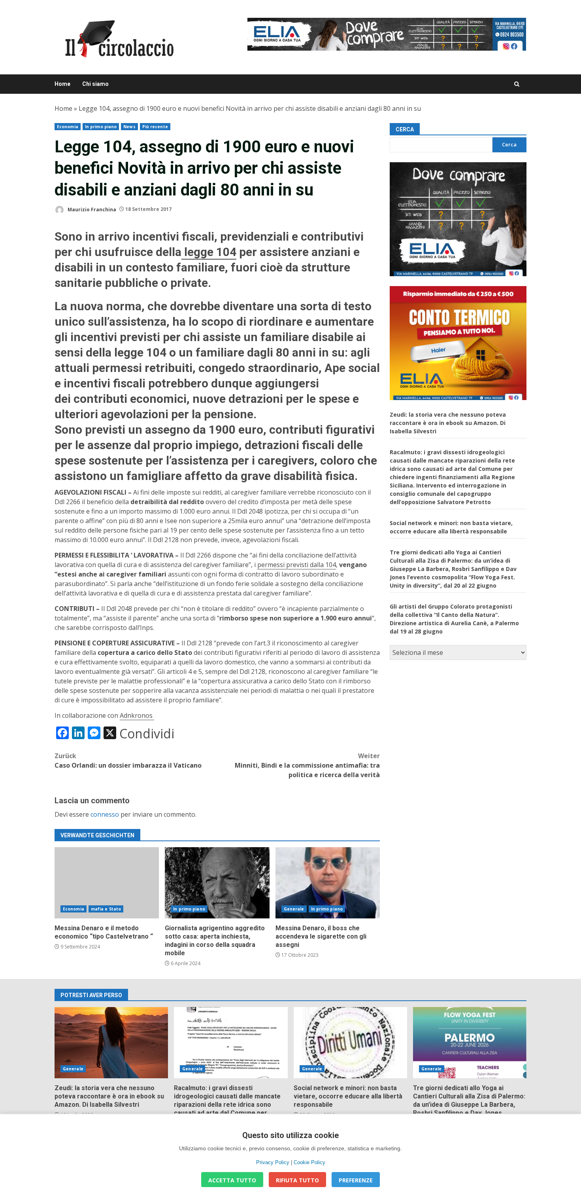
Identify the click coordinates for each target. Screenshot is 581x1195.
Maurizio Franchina (91, 209)
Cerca (405, 129)
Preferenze (356, 1180)
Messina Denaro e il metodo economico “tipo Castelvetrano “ (107, 882)
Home (62, 84)
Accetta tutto (232, 1180)
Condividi (146, 733)
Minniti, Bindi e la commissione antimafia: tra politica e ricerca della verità (307, 765)
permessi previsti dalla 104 (296, 564)
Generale (294, 909)
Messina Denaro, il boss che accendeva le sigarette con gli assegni (327, 882)
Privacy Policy (272, 1162)
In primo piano (101, 126)
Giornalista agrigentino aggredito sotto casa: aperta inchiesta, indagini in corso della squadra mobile (217, 882)
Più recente (155, 126)
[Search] (516, 84)
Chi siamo (95, 84)
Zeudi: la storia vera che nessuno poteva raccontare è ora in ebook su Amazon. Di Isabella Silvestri (448, 422)
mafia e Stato (106, 909)
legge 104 (208, 252)
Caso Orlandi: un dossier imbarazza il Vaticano (128, 760)
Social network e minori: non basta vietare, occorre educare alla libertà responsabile (350, 1042)
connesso (105, 814)
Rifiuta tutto (297, 1180)
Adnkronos (137, 715)
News (129, 126)
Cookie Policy (309, 1162)
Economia (67, 126)
